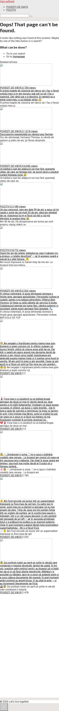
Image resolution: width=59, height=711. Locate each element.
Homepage (19, 56)
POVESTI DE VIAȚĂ (17, 7)
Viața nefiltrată (7, 1)
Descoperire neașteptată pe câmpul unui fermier (26, 134)
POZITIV (11, 9)
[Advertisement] (23, 650)
